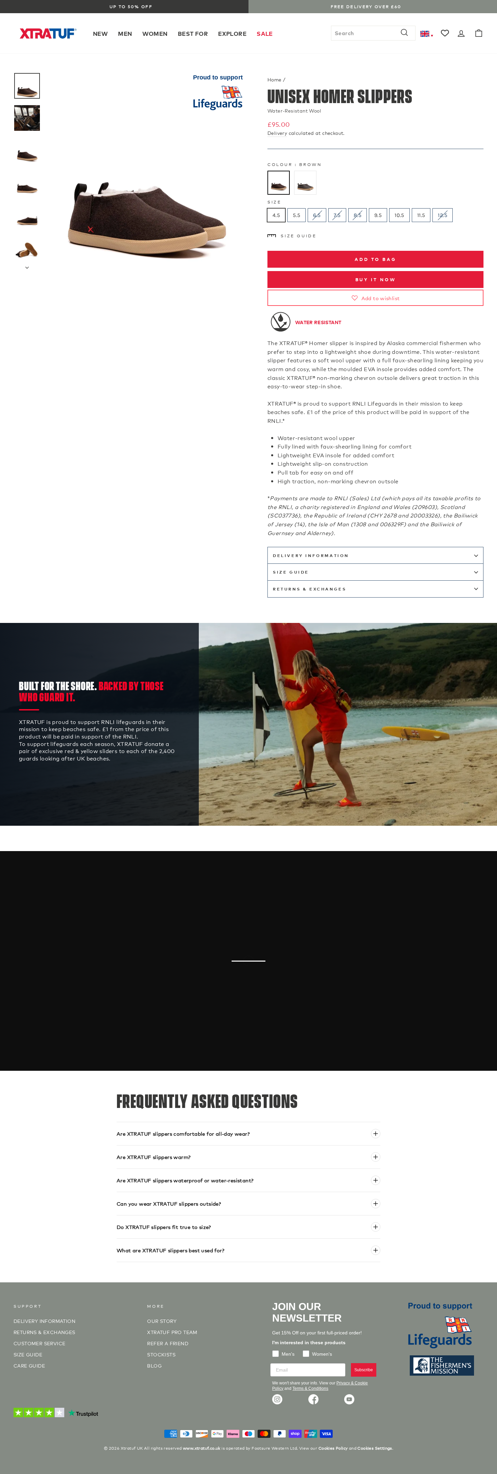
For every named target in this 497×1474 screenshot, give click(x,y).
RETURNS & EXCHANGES (309, 589)
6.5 (317, 215)
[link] (277, 1399)
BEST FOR (193, 33)
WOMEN (155, 33)
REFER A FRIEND (167, 1343)
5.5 (296, 215)
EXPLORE (232, 33)
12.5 (442, 215)
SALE (265, 33)
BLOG (154, 1365)
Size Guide (298, 235)
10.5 (399, 215)
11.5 (421, 215)
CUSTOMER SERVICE (39, 1343)
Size (274, 201)
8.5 (357, 215)
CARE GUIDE (29, 1365)
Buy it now (375, 279)
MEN (125, 33)
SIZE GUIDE (28, 1354)
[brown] (278, 183)
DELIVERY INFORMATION (311, 555)
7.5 (337, 215)
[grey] (305, 183)
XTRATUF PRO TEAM (172, 1332)
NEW (100, 33)
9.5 (378, 215)
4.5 (276, 215)
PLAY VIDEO (252, 994)
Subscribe (363, 1370)
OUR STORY (161, 1321)
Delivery (277, 132)
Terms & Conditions (310, 1388)
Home (274, 79)
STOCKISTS (161, 1354)
